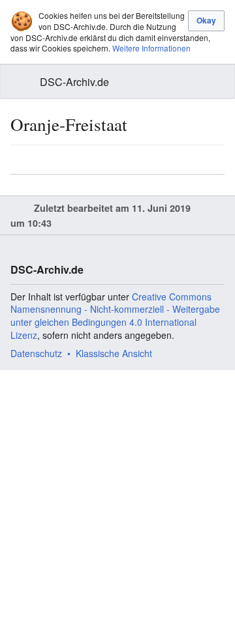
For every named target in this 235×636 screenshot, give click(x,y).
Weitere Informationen (151, 47)
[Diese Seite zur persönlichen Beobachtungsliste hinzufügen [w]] (175, 159)
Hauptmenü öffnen (18, 82)
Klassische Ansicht (114, 353)
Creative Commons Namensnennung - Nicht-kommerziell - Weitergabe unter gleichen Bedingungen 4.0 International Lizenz (115, 315)
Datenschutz (36, 353)
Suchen (216, 82)
